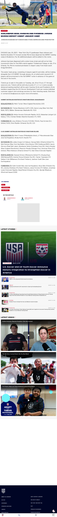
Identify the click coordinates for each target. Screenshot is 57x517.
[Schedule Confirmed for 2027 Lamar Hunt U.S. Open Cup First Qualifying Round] (5, 287)
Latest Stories (8, 229)
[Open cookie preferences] (53, 511)
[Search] (19, 515)
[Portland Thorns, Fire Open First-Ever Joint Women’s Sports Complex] (5, 302)
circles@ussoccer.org (15, 93)
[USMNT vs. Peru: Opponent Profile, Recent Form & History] (5, 279)
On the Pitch (4, 30)
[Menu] (53, 514)
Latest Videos (7, 317)
